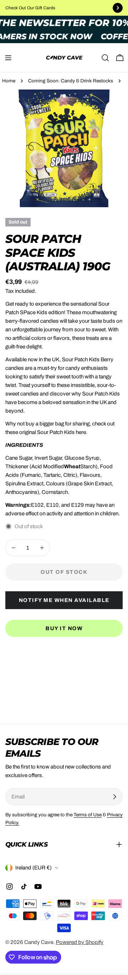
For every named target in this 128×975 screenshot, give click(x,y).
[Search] (105, 58)
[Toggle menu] (8, 58)
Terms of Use (88, 814)
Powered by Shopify (79, 942)
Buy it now (64, 628)
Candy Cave (38, 942)
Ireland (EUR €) (33, 868)
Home (8, 80)
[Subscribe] (114, 796)
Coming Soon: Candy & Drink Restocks (70, 80)
